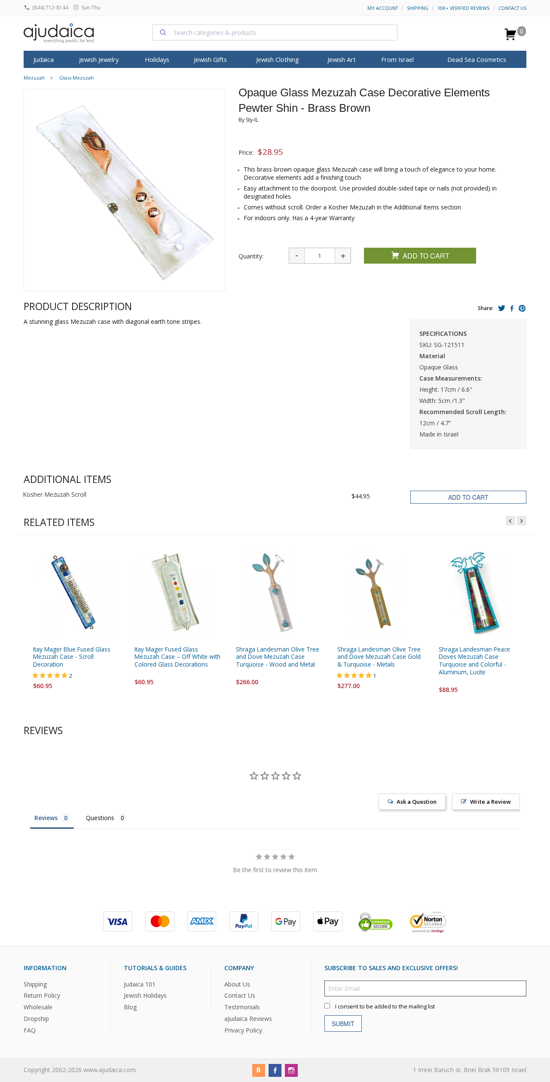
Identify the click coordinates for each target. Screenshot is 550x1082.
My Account (382, 8)
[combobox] (275, 32)
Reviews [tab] (46, 818)
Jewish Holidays (145, 995)
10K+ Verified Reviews (463, 8)
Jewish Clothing (277, 59)
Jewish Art (341, 59)
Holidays (157, 59)
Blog (130, 1007)
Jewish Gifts (210, 59)
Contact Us (512, 8)
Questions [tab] (100, 818)
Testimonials (242, 1007)
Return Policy (42, 995)
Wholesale (38, 1007)
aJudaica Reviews (248, 1018)
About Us (237, 984)
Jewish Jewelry (99, 59)
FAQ (30, 1030)
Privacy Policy (243, 1030)
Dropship (36, 1018)
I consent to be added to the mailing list (385, 1006)
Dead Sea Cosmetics (476, 59)
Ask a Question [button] (417, 801)
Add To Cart (426, 256)
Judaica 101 (140, 984)
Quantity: (250, 256)
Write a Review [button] (490, 801)
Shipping (417, 8)
